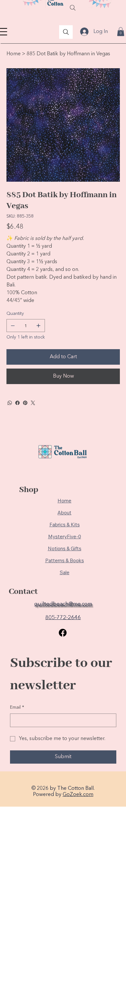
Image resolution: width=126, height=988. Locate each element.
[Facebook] (17, 403)
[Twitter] (33, 403)
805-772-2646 (63, 617)
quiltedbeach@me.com (63, 604)
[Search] (72, 8)
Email (17, 707)
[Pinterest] (25, 403)
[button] (120, 31)
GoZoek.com (78, 794)
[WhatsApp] (9, 403)
